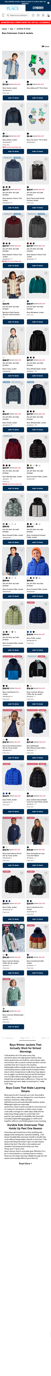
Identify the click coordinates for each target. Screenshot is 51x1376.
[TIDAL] (4, 187)
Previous (9, 1038)
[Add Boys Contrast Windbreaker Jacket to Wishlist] (22, 981)
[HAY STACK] (31, 686)
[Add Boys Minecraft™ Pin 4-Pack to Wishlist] (46, 54)
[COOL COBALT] (31, 632)
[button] (38, 15)
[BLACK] (7, 187)
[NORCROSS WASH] (4, 82)
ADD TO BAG (13, 98)
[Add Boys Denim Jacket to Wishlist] (22, 54)
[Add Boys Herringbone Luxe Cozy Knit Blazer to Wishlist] (46, 819)
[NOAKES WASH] (7, 82)
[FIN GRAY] (7, 686)
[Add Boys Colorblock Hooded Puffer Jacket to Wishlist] (46, 496)
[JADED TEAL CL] (28, 301)
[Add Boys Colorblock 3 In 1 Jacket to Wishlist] (46, 873)
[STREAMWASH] (4, 411)
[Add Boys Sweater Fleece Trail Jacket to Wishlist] (22, 159)
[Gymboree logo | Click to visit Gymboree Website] (38, 8)
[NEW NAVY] (31, 358)
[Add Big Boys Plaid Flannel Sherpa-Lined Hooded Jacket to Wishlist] (22, 273)
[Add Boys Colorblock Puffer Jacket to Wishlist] (46, 927)
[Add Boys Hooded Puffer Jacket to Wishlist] (46, 437)
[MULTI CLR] (28, 82)
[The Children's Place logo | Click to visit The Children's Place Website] (13, 8)
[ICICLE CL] (4, 358)
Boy (11, 29)
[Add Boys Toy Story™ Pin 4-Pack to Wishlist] (46, 106)
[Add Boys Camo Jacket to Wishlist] (22, 330)
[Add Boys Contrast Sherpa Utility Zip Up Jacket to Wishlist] (46, 658)
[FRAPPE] (4, 740)
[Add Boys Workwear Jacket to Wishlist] (46, 273)
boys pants (25, 1118)
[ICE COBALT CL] (34, 465)
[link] (33, 15)
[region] (25, 2)
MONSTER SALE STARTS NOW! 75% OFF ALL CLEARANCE (25, 22)
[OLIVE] (31, 465)
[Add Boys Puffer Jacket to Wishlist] (46, 604)
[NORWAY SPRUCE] (4, 1009)
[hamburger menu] (3, 15)
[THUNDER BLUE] (9, 524)
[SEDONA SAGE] (37, 465)
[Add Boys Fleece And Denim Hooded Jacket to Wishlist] (46, 159)
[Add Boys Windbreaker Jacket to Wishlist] (46, 330)
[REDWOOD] (9, 187)
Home (4, 29)
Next (43, 1038)
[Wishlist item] (38, 17)
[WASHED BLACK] (28, 187)
